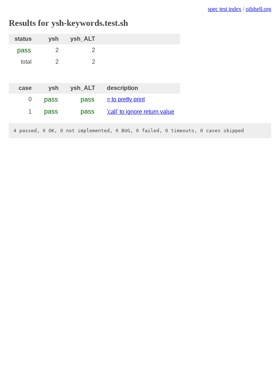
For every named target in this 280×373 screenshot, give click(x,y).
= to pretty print (126, 99)
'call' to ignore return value (140, 112)
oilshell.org (258, 9)
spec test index (224, 9)
